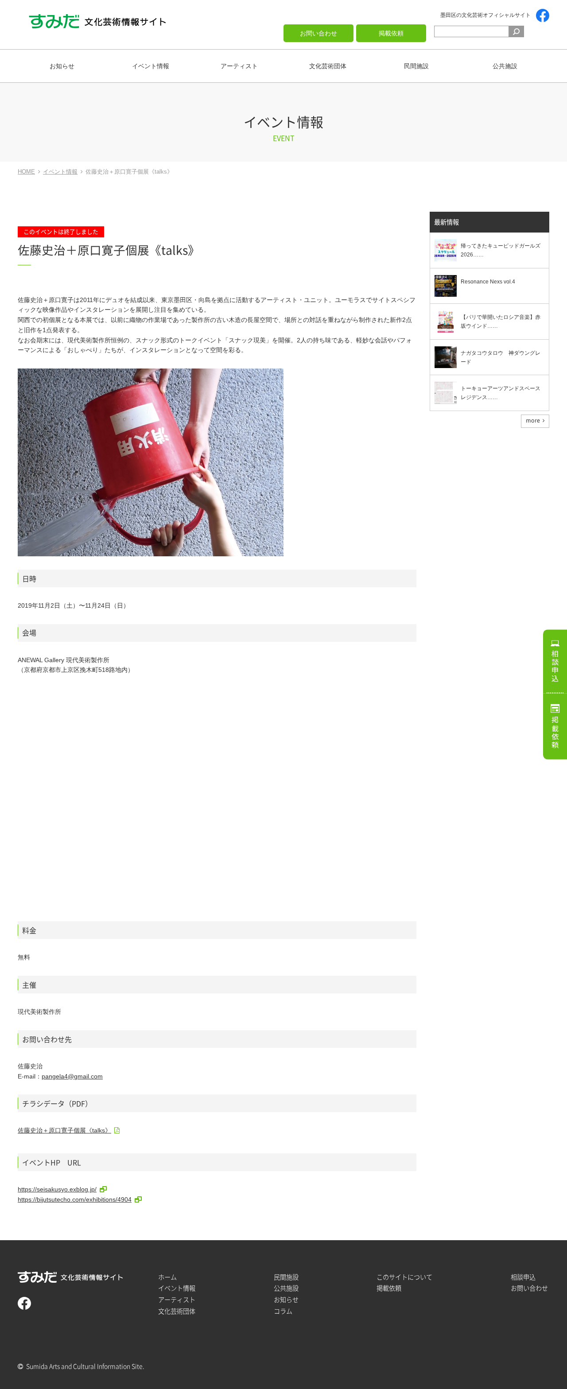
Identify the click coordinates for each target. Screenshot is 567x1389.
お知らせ (62, 66)
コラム (283, 1311)
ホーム (167, 1277)
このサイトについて (404, 1277)
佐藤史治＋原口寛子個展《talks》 (64, 1130)
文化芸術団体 (327, 66)
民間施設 (416, 66)
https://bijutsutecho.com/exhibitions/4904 (75, 1199)
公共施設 (505, 66)
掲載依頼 (391, 33)
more (533, 420)
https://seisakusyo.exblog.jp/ (57, 1189)
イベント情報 (150, 66)
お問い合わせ (318, 33)
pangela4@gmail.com (72, 1076)
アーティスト (239, 66)
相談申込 (555, 666)
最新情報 (446, 222)
